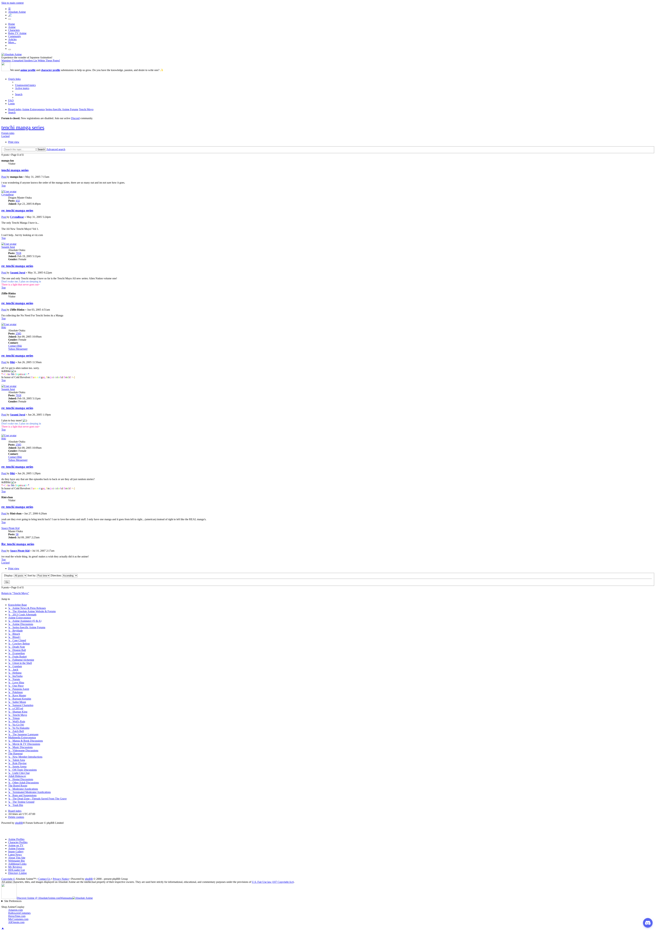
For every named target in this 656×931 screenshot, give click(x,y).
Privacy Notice (61, 878)
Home (11, 24)
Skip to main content (12, 2)
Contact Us (44, 878)
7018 (18, 253)
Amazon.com (15, 909)
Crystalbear (7, 194)
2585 (18, 333)
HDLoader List (16, 870)
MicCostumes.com (18, 919)
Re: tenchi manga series (17, 544)
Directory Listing (17, 873)
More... (12, 42)
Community (14, 36)
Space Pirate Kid (10, 528)
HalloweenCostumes (19, 913)
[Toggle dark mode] (9, 19)
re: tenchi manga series (17, 210)
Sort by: (32, 575)
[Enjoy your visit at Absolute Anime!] (11, 54)
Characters (14, 30)
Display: (9, 575)
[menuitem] (25, 85)
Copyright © (8, 878)
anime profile (28, 70)
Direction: (56, 575)
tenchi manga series (22, 127)
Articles (12, 39)
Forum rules (7, 133)
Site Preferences (13, 901)
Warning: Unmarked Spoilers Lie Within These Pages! (30, 60)
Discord (75, 118)
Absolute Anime (17, 11)
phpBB (19, 822)
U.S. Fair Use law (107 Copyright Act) (273, 881)
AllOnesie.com (16, 922)
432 (18, 200)
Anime (12, 27)
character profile (50, 70)
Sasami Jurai (8, 247)
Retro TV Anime (17, 33)
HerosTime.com (16, 916)
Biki (3, 327)
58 (17, 534)
